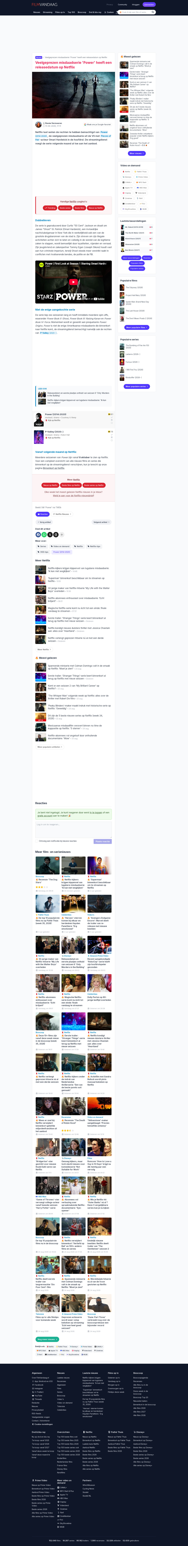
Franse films (62, 1465)
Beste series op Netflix (94, 485)
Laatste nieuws (63, 1378)
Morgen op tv (113, 1385)
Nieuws (35, 1406)
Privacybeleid (37, 1410)
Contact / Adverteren (41, 1421)
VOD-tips (44, 552)
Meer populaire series (136, 386)
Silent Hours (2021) (133, 239)
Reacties (44, 514)
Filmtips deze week (116, 1392)
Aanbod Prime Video (40, 1492)
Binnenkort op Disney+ (143, 1440)
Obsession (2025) (132, 244)
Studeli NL (87, 1496)
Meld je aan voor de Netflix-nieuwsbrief (73, 495)
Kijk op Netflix (53, 420)
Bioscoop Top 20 (140, 1397)
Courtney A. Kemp (68, 417)
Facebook (38, 1385)
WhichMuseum (89, 1485)
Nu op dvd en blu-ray (41, 1437)
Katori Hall (65, 435)
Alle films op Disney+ (142, 1462)
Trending (51, 208)
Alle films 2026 (139, 1408)
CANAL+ (99, 1347)
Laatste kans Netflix (91, 1444)
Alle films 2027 (139, 1412)
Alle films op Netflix (91, 1465)
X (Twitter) (39, 1392)
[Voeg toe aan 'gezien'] (111, 417)
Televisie (61, 1406)
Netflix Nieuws (62, 514)
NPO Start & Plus (66, 1491)
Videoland (88, 1351)
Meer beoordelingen (131, 258)
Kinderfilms (61, 1458)
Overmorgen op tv (116, 1388)
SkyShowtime (74, 1355)
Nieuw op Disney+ (141, 1437)
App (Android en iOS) (43, 1381)
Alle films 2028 (139, 1415)
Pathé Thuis (62, 1347)
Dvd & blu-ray (38, 1432)
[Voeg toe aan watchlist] (111, 420)
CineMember (52, 1355)
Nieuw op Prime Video (41, 1485)
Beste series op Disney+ (143, 1455)
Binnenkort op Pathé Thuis (119, 1440)
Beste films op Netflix (71, 485)
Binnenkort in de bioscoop (144, 1404)
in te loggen (96, 812)
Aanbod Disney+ (140, 1444)
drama (56, 417)
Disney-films (62, 1469)
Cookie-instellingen (43, 1424)
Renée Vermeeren (53, 123)
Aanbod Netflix (89, 1447)
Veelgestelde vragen (41, 1417)
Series (43, 546)
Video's (60, 1399)
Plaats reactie (103, 841)
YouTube (38, 1396)
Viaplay (76, 1351)
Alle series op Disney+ (142, 1465)
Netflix (73, 201)
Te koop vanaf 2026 (40, 1444)
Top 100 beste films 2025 (67, 1440)
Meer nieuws (136, 153)
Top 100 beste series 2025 (68, 1451)
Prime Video (87, 1347)
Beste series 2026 (90, 1462)
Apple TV (54, 1351)
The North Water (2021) (134, 233)
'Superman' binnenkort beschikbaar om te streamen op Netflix (92, 1392)
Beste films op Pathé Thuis (119, 1447)
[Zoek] (153, 12)
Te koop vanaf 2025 (40, 1440)
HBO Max (65, 1351)
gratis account (44, 815)
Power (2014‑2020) (55, 414)
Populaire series (136, 268)
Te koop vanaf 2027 (40, 1447)
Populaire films (137, 263)
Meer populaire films (135, 327)
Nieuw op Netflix (96, 208)
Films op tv (113, 1373)
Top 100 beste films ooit (67, 1437)
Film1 (40, 1355)
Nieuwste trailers (140, 1401)
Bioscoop (61, 1396)
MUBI (85, 1355)
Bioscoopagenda (140, 1378)
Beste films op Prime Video (43, 1496)
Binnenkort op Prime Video (43, 1489)
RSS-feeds (36, 1413)
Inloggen (136, 4)
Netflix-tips (95, 546)
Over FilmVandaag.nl (40, 1378)
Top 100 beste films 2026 (68, 1444)
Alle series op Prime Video (43, 1516)
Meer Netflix (43, 649)
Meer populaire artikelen (49, 747)
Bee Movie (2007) (132, 250)
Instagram (38, 1388)
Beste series (65, 208)
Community (122, 4)
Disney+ (75, 1347)
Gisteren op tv (114, 1378)
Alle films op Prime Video (42, 1513)
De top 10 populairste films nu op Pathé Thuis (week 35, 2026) (94, 1402)
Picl (62, 1355)
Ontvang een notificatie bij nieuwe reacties (57, 841)
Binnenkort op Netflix (53, 468)
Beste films (79, 208)
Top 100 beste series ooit (68, 1447)
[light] (117, 12)
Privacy (110, 4)
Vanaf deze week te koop (43, 1451)
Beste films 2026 (90, 1455)
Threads (38, 1399)
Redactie (35, 1403)
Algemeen (61, 1385)
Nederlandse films (64, 1462)
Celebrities (61, 1410)
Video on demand (61, 546)
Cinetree (99, 1351)
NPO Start (42, 1351)
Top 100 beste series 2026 (68, 1455)
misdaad (48, 417)
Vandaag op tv (114, 1381)
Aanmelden (149, 4)
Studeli (85, 1492)
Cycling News (88, 1489)
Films (59, 1388)
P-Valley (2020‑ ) (54, 431)
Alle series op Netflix (91, 1469)
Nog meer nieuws (46, 1339)
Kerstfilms (61, 1472)
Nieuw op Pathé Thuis (117, 1437)
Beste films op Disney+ (143, 1447)
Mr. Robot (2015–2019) (134, 227)
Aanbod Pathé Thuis (116, 1444)
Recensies (61, 1381)
